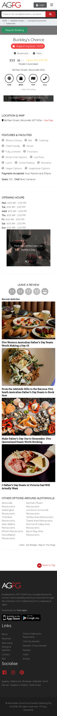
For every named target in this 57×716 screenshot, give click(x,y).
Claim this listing (29, 89)
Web (9, 78)
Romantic (46, 162)
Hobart (24, 685)
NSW (4, 21)
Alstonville (10, 23)
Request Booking (14, 30)
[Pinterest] (22, 672)
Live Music (39, 157)
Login (41, 5)
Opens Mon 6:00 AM (37, 60)
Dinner (30, 145)
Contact (6, 654)
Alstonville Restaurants (8, 504)
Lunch (9, 162)
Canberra (15, 685)
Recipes (26, 650)
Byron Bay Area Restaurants (34, 533)
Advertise (6, 638)
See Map (48, 120)
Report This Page (46, 545)
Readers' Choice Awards (34, 645)
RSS (4, 658)
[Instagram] (13, 672)
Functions (32, 151)
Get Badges (31, 545)
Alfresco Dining (14, 140)
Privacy (43, 706)
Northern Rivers (17, 21)
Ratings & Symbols (6, 648)
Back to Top (48, 565)
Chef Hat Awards (31, 641)
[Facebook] (5, 672)
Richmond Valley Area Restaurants (38, 526)
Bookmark (22, 53)
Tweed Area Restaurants (39, 520)
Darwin (5, 685)
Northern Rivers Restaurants (34, 504)
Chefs (25, 654)
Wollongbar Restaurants (8, 512)
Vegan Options (14, 168)
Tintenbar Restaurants (8, 519)
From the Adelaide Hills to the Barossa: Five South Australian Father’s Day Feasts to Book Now (28, 392)
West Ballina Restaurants (8, 526)
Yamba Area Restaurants (39, 517)
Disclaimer (28, 710)
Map (33, 78)
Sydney (5, 681)
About (5, 634)
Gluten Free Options (16, 157)
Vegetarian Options (39, 168)
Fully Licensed (13, 151)
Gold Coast (35, 685)
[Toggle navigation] (51, 5)
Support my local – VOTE (29, 46)
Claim (22, 545)
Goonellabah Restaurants (8, 536)
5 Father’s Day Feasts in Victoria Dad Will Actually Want (26, 487)
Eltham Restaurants (12, 531)
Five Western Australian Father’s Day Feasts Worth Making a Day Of (27, 344)
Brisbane (26, 681)
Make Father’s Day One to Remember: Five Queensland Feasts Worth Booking (26, 440)
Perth (45, 681)
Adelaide (37, 681)
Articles (26, 658)
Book (21, 78)
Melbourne (15, 681)
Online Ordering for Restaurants (32, 635)
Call (44, 78)
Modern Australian (28, 64)
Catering (43, 140)
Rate (39, 53)
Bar (30, 140)
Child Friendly (13, 145)
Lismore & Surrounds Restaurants (37, 512)
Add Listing (7, 643)
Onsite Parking (26, 162)
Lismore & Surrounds (37, 21)
